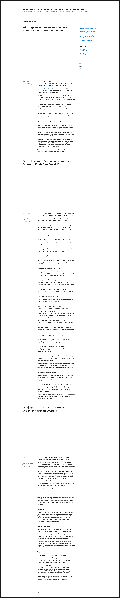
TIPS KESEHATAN (25, 81)
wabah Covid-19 (63, 457)
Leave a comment (26, 87)
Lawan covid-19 (25, 84)
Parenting (31, 84)
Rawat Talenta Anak (57, 80)
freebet (80, 68)
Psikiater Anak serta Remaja (45, 88)
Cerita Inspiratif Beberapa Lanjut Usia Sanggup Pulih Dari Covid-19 (46, 162)
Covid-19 (68, 213)
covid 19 (24, 83)
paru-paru (51, 471)
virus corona (24, 218)
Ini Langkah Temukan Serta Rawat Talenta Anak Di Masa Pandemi (44, 29)
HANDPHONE (82, 49)
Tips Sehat (24, 86)
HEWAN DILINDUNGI (84, 50)
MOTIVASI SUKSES (84, 52)
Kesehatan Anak (29, 83)
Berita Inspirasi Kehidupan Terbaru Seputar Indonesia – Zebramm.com (54, 9)
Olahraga (31, 463)
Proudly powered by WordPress (59, 592)
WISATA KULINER (25, 215)
